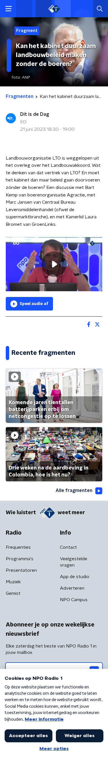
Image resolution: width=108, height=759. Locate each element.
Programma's (19, 559)
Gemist (13, 593)
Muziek (13, 582)
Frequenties (18, 547)
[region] (54, 264)
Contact (68, 547)
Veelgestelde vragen (73, 562)
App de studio (74, 576)
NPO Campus (74, 599)
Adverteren (72, 588)
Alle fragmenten (74, 490)
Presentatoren (21, 570)
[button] (8, 8)
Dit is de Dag (34, 114)
